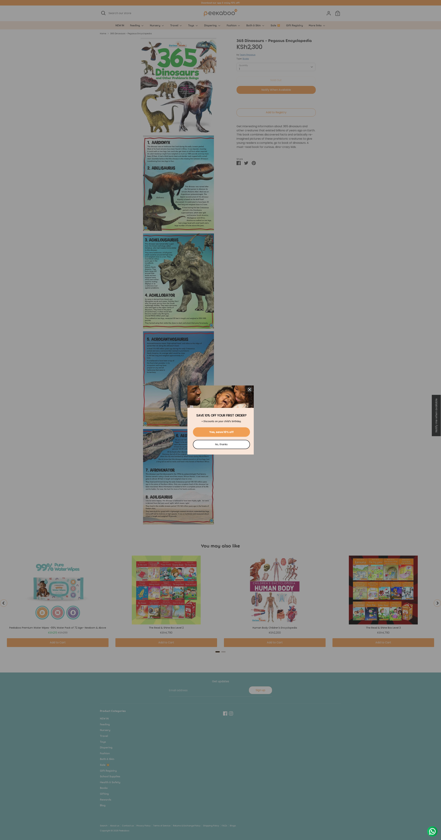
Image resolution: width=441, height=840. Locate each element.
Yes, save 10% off (221, 432)
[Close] (249, 389)
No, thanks (221, 444)
